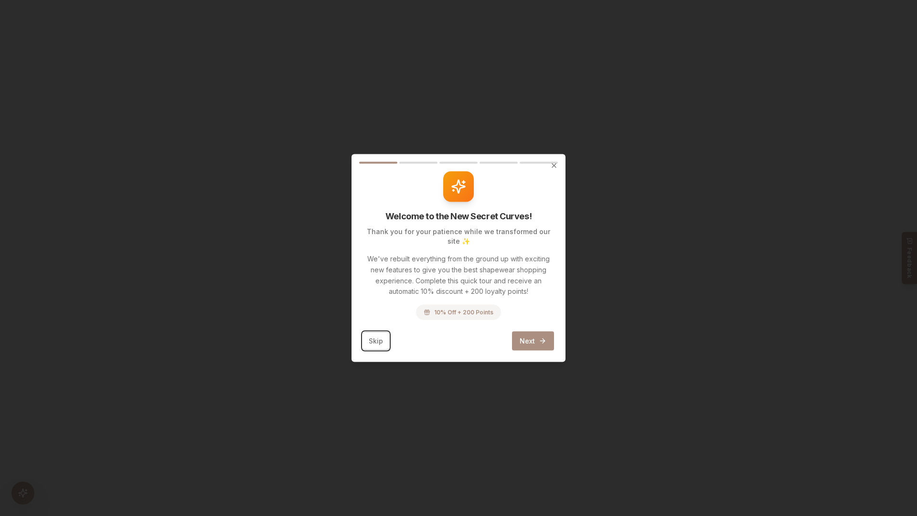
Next (527, 341)
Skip (376, 341)
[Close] (554, 166)
